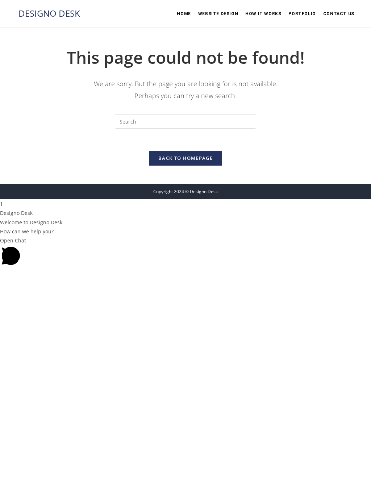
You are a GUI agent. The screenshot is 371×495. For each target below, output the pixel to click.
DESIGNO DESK (49, 13)
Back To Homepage (185, 158)
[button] (185, 252)
